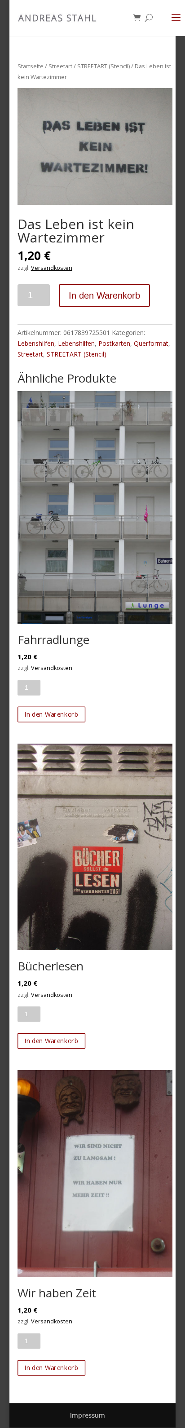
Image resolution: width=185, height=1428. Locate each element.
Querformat (151, 343)
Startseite (31, 66)
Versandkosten (51, 268)
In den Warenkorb (104, 295)
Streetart (60, 66)
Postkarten (114, 343)
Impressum (87, 1415)
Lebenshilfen (36, 343)
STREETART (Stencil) (103, 66)
